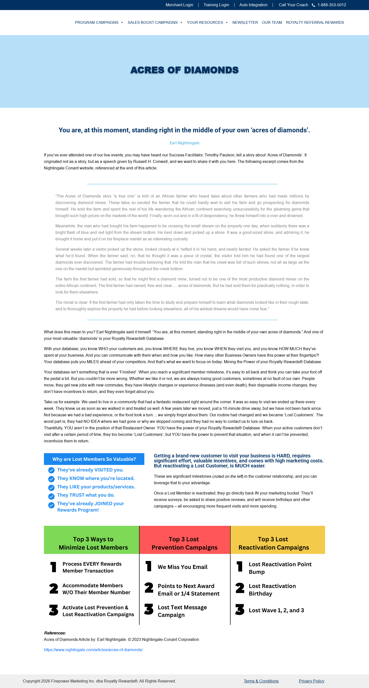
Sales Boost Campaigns (153, 22)
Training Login (216, 5)
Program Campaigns (96, 22)
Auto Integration (253, 5)
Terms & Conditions (261, 681)
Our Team (272, 22)
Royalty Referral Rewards (315, 22)
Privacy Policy (311, 681)
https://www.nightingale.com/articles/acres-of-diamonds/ (93, 650)
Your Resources (205, 22)
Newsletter (245, 22)
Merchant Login (179, 5)
